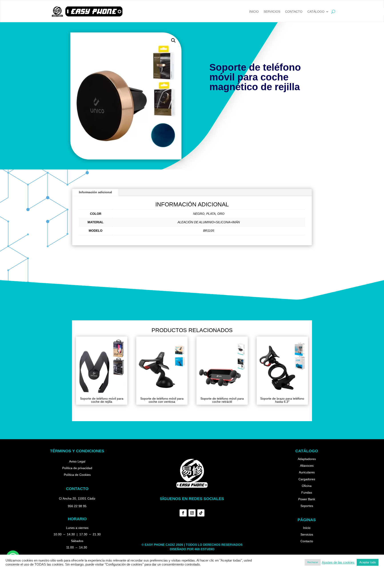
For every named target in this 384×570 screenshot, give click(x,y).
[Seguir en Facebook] (183, 512)
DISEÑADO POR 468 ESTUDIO (192, 549)
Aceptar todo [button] (367, 562)
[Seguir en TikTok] (200, 512)
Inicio (254, 11)
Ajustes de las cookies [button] (338, 562)
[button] (173, 40)
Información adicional (95, 192)
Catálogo (315, 11)
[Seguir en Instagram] (192, 512)
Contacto (293, 11)
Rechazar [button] (312, 562)
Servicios (272, 11)
